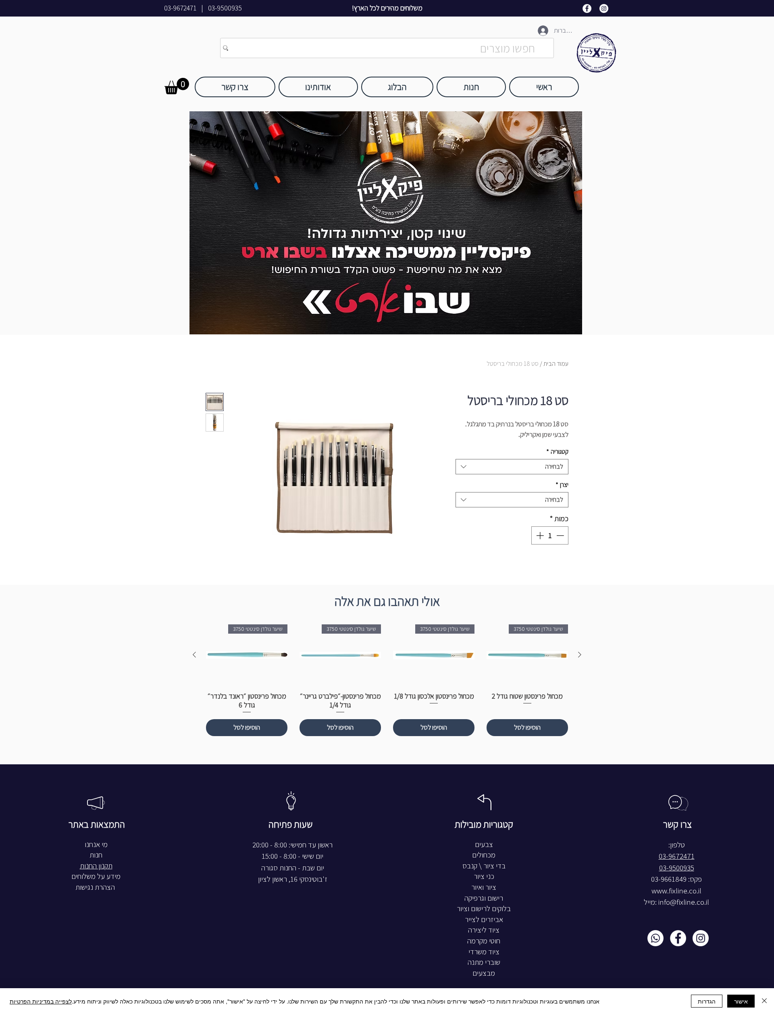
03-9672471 (180, 8)
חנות (95, 855)
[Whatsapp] (655, 938)
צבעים (484, 844)
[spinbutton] (550, 535)
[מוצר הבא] (194, 654)
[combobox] (512, 466)
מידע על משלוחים (96, 876)
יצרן (562, 484)
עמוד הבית (555, 363)
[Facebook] (587, 8)
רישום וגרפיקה (483, 898)
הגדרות (707, 1001)
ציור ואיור (483, 887)
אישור (741, 1001)
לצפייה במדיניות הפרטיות (41, 1001)
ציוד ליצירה (483, 930)
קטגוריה (557, 451)
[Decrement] (561, 535)
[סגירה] (764, 1001)
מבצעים (483, 973)
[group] (387, 680)
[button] (176, 86)
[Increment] (539, 535)
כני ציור (484, 876)
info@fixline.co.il (683, 902)
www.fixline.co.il (676, 890)
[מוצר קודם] (580, 654)
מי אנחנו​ (96, 844)
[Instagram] (603, 8)
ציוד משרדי (483, 951)
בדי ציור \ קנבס (484, 865)
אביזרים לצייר (484, 919)
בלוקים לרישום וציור (484, 908)
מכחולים (483, 855)
